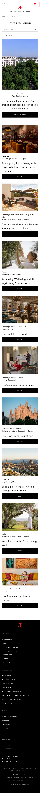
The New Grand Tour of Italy (17, 435)
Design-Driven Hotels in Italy (20, 777)
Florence (5, 156)
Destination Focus (25, 431)
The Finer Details (8, 679)
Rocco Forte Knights (10, 651)
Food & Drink (7, 329)
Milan (4, 217)
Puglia (28, 215)
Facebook (5, 720)
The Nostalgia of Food (14, 334)
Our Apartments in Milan (20, 781)
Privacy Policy (7, 683)
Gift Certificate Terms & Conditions (16, 695)
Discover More (20, 115)
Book (35, 4)
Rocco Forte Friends (10, 647)
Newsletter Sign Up (9, 716)
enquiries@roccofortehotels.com (16, 745)
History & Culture (9, 431)
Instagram (6, 724)
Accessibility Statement (11, 699)
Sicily (34, 215)
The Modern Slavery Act (11, 691)
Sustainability (7, 703)
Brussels (22, 327)
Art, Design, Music (20, 96)
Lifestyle (22, 159)
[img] (20, 139)
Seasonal (12, 380)
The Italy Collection (20, 784)
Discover (20, 176)
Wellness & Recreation (11, 220)
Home (4, 17)
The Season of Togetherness (18, 384)
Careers (5, 659)
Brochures (6, 663)
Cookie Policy (7, 687)
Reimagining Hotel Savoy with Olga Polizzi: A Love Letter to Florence (19, 167)
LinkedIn (5, 732)
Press (4, 643)
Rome (22, 215)
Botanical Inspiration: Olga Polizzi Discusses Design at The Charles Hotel (20, 104)
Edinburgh (6, 215)
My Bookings (7, 639)
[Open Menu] (4, 4)
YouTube (5, 728)
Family (4, 380)
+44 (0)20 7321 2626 (8, 749)
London (14, 327)
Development (7, 655)
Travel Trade (7, 676)
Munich (20, 93)
